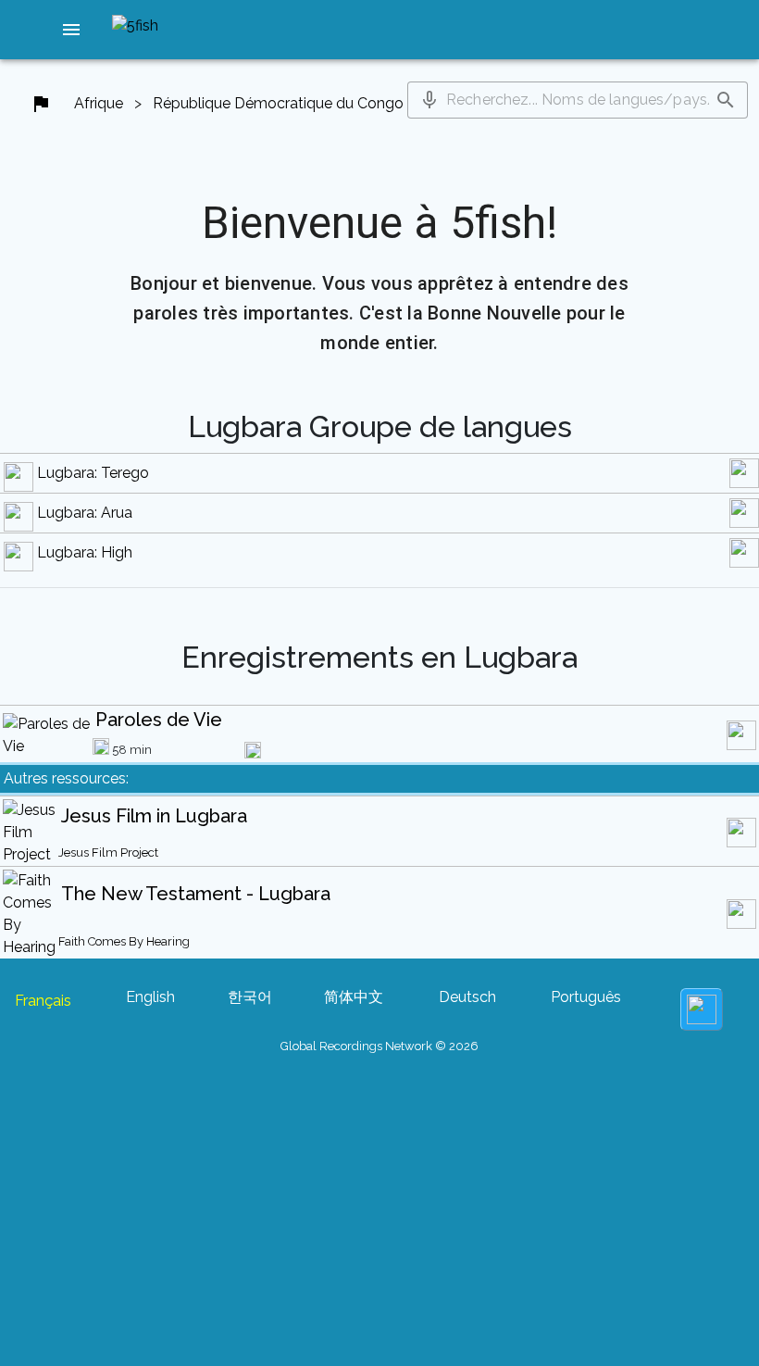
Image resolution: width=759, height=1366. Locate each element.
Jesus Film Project (108, 852)
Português (586, 997)
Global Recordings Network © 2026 (379, 1046)
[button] (71, 29)
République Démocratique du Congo (278, 103)
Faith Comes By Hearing (124, 941)
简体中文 (353, 997)
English (150, 997)
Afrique (98, 103)
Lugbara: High (84, 552)
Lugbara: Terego (93, 473)
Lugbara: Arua (84, 512)
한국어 (250, 997)
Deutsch (467, 997)
